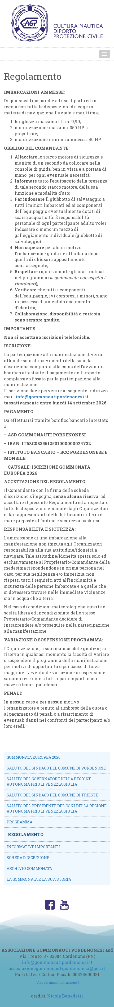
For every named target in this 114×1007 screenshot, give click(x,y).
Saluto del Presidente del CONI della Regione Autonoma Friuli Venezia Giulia (57, 808)
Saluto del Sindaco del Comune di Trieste (52, 795)
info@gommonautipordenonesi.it (52, 396)
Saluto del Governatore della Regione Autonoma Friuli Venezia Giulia (49, 781)
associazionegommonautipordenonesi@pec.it (57, 968)
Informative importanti (33, 846)
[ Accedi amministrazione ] (57, 982)
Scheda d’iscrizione (28, 857)
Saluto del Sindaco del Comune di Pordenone (56, 768)
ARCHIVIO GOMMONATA (29, 868)
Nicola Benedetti (65, 996)
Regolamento (25, 834)
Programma (19, 821)
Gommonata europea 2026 (33, 757)
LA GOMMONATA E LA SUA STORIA (39, 879)
